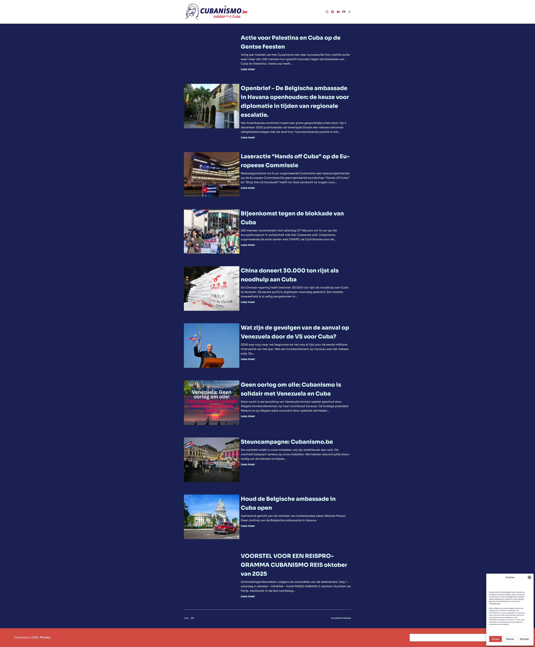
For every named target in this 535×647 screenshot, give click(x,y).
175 (192, 618)
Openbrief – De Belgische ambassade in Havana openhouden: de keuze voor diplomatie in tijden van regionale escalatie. (295, 101)
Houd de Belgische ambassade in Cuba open (288, 503)
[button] (529, 577)
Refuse (510, 639)
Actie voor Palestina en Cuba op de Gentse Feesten (291, 42)
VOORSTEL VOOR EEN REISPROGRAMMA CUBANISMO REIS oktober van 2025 (294, 564)
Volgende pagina (341, 618)
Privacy (45, 637)
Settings (524, 639)
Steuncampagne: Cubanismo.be (287, 441)
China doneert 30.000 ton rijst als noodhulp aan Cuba (290, 275)
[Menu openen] (349, 12)
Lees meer (248, 69)
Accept (495, 639)
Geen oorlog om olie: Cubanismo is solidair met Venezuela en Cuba (291, 389)
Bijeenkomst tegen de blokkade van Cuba (292, 218)
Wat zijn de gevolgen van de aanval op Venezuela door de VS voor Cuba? (295, 332)
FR (344, 12)
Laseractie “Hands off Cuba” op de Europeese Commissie (295, 161)
